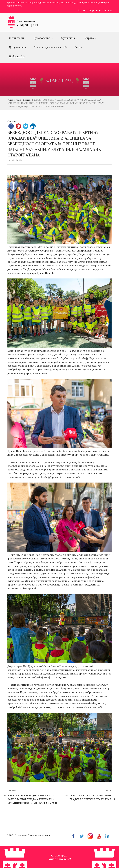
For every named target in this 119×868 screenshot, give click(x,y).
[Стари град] (22, 27)
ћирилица (95, 10)
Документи (16, 47)
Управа (89, 38)
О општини (16, 38)
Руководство (42, 38)
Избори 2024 (17, 56)
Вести (78, 47)
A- (83, 10)
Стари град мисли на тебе (51, 47)
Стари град (14, 99)
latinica (108, 10)
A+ (79, 10)
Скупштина (67, 38)
